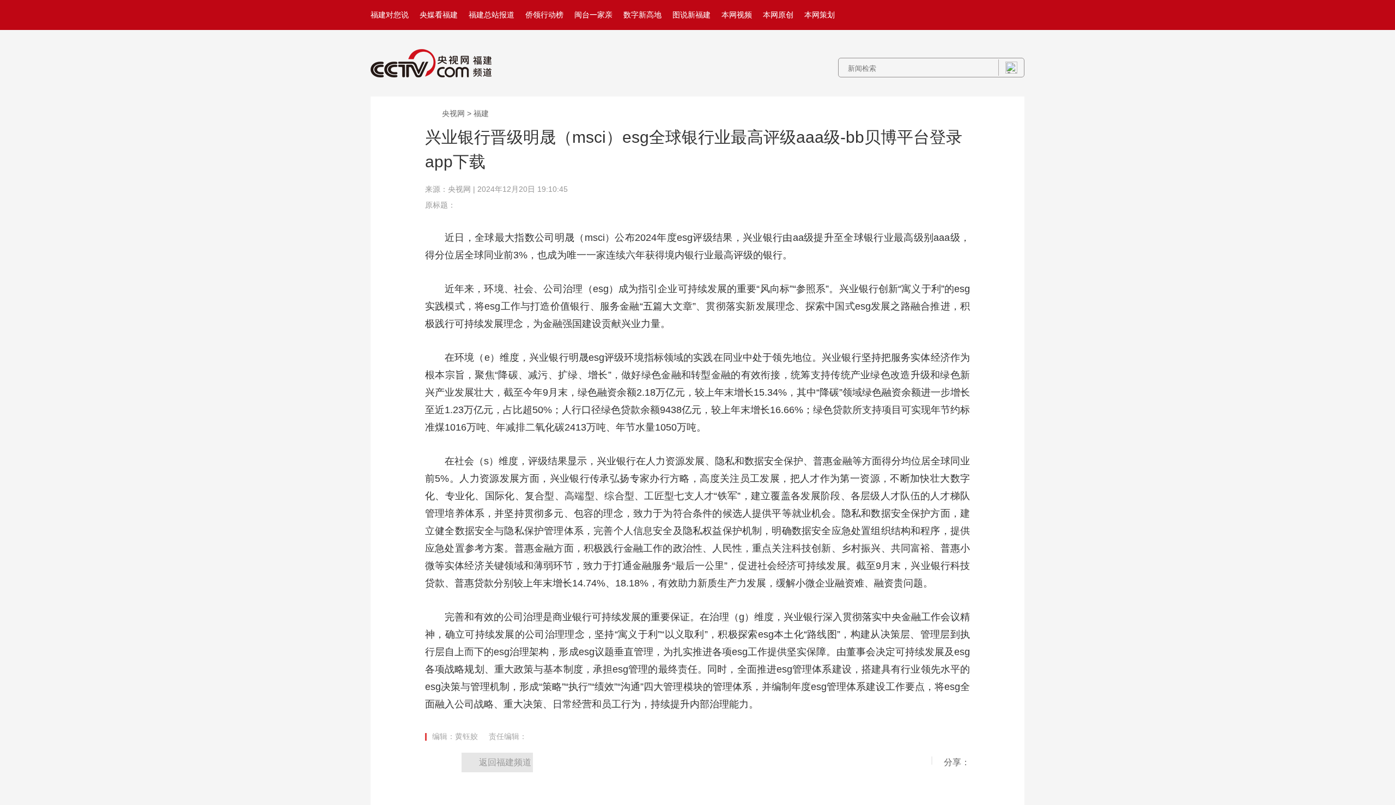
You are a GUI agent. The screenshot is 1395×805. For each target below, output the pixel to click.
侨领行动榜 (544, 14)
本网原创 (778, 14)
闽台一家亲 (593, 14)
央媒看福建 (439, 14)
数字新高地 (642, 14)
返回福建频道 (505, 762)
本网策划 (819, 14)
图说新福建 (691, 14)
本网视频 (736, 14)
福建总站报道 (491, 14)
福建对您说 (390, 14)
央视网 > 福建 (465, 113)
